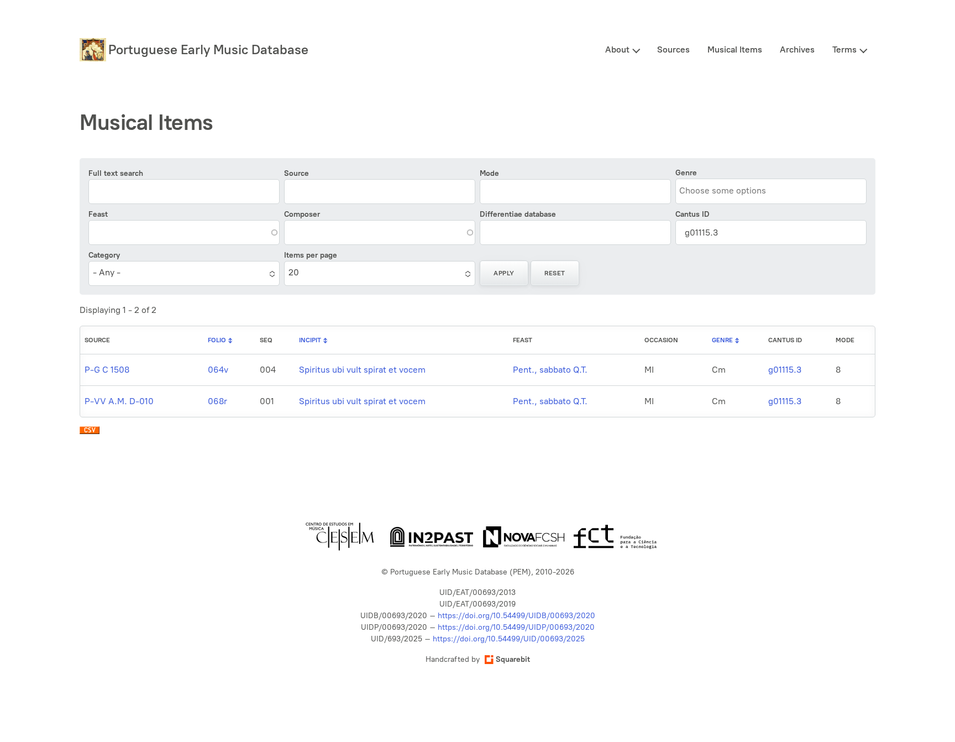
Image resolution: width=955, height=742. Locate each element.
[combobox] (729, 190)
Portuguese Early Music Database (208, 49)
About (617, 49)
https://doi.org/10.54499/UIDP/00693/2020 (516, 627)
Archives (797, 49)
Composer (302, 214)
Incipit (310, 340)
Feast (98, 214)
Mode (489, 173)
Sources (673, 49)
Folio (217, 340)
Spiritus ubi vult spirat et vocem (362, 369)
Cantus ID (692, 214)
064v (218, 369)
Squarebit (513, 659)
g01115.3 (784, 369)
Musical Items (734, 49)
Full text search (115, 173)
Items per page (310, 255)
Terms (844, 49)
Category (104, 255)
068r (217, 401)
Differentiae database (518, 214)
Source (296, 173)
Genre (686, 172)
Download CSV (89, 433)
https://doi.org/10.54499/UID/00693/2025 (509, 639)
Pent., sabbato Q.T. (550, 369)
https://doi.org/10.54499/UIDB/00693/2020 (516, 615)
